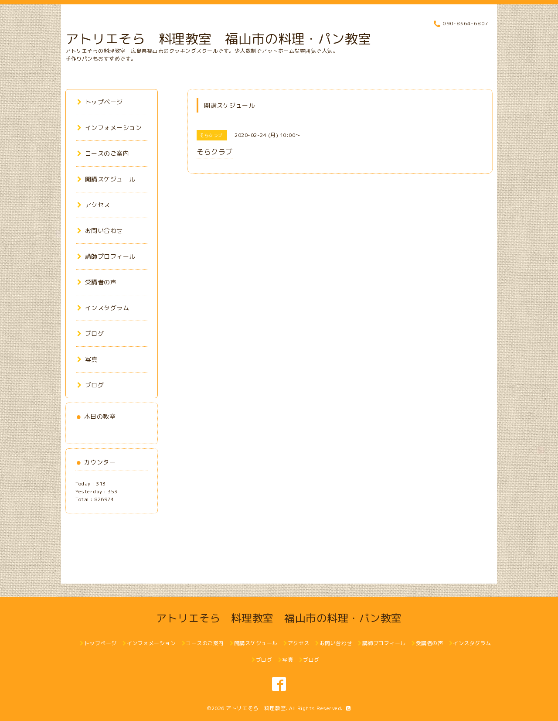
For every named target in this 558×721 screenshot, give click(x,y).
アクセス (97, 205)
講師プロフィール (110, 256)
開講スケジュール (110, 179)
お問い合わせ (104, 230)
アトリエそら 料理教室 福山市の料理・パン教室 (218, 39)
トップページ (104, 102)
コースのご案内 (107, 153)
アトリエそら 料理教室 (256, 708)
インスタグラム (107, 308)
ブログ (94, 333)
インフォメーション (113, 127)
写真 (91, 359)
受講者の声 (100, 282)
